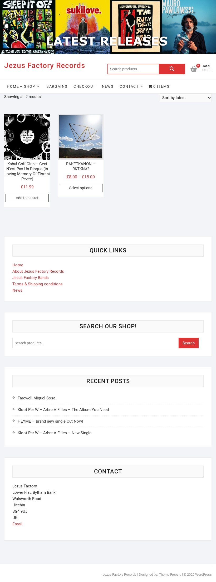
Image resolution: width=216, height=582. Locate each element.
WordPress (203, 574)
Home (17, 265)
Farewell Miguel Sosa (36, 398)
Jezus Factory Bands (30, 277)
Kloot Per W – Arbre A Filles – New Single (54, 433)
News (108, 86)
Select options (80, 188)
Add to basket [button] (27, 198)
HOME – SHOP (21, 86)
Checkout (84, 86)
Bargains (56, 86)
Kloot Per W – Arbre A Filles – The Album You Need (63, 409)
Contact (129, 86)
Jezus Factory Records (44, 65)
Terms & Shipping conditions (37, 284)
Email (17, 524)
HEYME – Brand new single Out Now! (50, 421)
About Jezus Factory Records (38, 271)
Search (172, 69)
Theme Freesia (170, 574)
